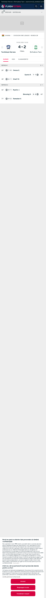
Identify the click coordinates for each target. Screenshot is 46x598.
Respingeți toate (23, 587)
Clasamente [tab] (23, 59)
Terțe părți (16, 563)
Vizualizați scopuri (23, 594)
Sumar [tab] (5, 59)
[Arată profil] (8, 47)
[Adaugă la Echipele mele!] (2, 47)
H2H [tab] (13, 59)
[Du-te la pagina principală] (12, 6)
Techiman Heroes (8, 52)
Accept (23, 581)
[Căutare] (36, 6)
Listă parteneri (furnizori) (11, 577)
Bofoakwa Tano (36, 52)
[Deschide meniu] (41, 6)
